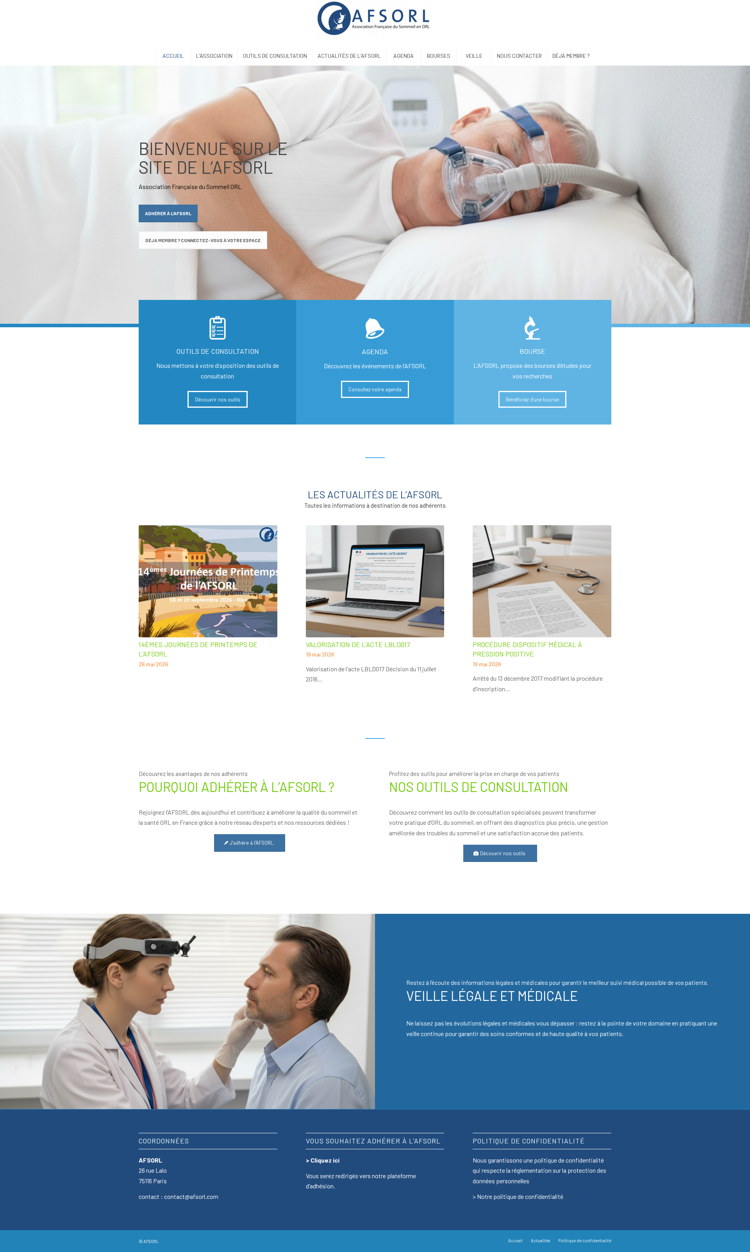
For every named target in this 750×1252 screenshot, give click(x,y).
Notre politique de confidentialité (520, 1196)
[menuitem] (173, 56)
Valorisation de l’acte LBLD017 (358, 644)
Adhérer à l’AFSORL (168, 213)
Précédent (150, 589)
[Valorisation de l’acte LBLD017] (375, 581)
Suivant (599, 589)
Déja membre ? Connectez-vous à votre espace (203, 240)
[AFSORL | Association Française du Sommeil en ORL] (375, 23)
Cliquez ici (325, 1160)
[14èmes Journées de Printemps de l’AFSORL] (208, 581)
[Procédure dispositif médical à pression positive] (542, 581)
